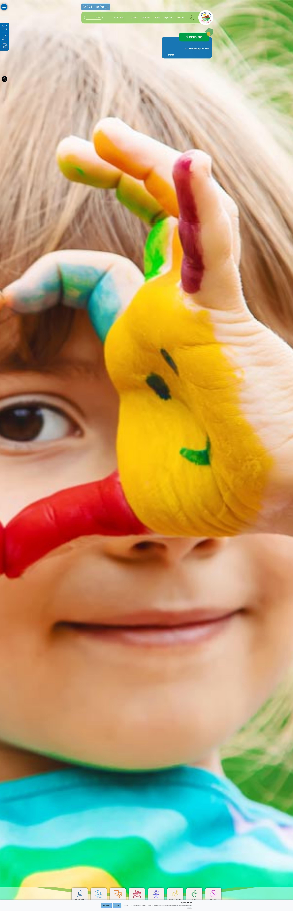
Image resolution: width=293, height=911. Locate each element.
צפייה (117, 905)
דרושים (135, 17)
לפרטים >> (169, 55)
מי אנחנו (180, 17)
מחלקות (168, 17)
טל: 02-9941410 (93, 7)
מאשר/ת (106, 905)
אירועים (146, 17)
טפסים (157, 17)
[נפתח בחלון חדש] (4, 27)
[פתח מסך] (4, 79)
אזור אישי (118, 17)
